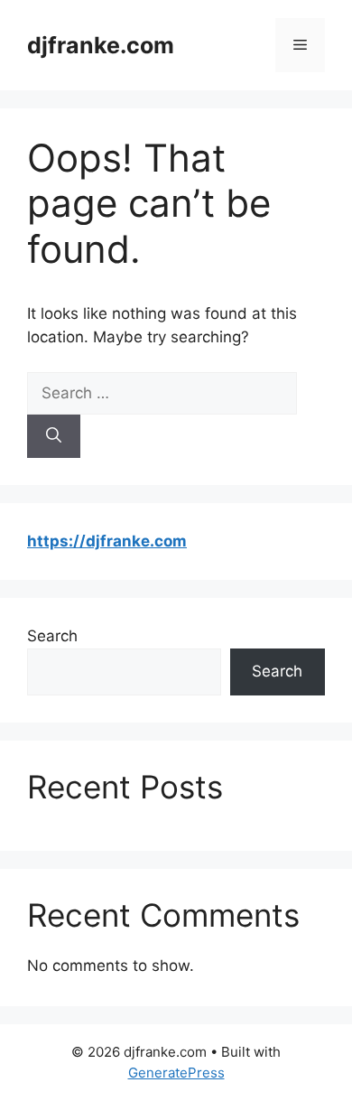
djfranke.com (100, 45)
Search (52, 636)
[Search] (53, 436)
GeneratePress (176, 1072)
